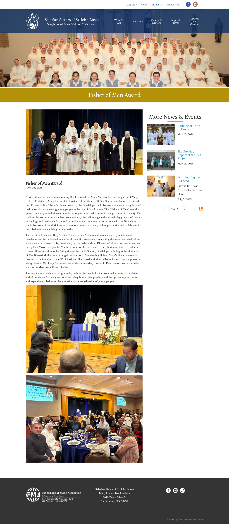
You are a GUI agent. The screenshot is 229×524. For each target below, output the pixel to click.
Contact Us (156, 4)
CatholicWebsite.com (187, 519)
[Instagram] (195, 4)
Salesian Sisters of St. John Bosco (72, 19)
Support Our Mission (194, 21)
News (144, 4)
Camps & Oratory (156, 21)
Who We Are (119, 21)
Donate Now (173, 4)
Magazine (132, 4)
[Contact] (182, 490)
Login (200, 519)
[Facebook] (188, 4)
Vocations (137, 21)
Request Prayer (175, 21)
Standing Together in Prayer (190, 179)
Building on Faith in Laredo (189, 127)
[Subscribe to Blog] (201, 208)
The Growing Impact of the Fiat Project (189, 154)
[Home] (33, 20)
